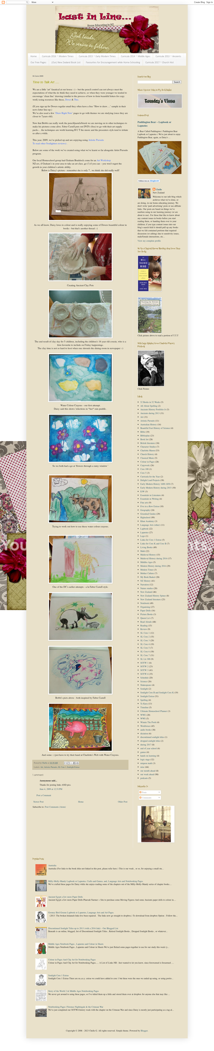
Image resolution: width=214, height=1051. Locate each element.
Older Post (122, 801)
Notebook (144, 603)
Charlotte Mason (147, 450)
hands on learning (148, 755)
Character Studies (148, 446)
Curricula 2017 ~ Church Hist (159, 62)
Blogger (144, 1030)
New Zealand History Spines (153, 595)
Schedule (144, 677)
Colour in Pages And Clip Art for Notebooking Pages (72, 959)
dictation (144, 733)
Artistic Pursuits (50, 767)
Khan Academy (147, 521)
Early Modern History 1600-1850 (155, 483)
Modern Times (146, 569)
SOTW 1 (144, 662)
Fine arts (144, 502)
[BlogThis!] (68, 763)
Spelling (144, 699)
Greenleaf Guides (148, 513)
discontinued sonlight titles (152, 737)
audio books (145, 729)
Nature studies (146, 588)
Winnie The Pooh (148, 722)
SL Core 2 (145, 636)
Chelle (159, 189)
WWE (143, 714)
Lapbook (144, 528)
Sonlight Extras (73, 767)
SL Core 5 (145, 647)
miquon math (146, 763)
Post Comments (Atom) (55, 806)
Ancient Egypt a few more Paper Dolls (65, 896)
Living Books (146, 547)
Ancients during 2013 (149, 413)
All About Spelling (148, 405)
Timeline (144, 707)
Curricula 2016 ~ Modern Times (57, 56)
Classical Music (147, 457)
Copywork (145, 465)
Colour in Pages (147, 461)
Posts (143, 792)
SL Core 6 (145, 651)
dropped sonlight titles (150, 740)
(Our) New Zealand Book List (66, 62)
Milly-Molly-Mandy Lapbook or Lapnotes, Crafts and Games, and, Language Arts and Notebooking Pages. (95, 881)
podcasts (144, 778)
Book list (144, 439)
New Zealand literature (150, 599)
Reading (144, 625)
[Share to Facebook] (74, 763)
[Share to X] (71, 763)
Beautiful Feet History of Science (155, 428)
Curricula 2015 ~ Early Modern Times (97, 56)
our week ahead (147, 774)
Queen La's (145, 617)
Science (143, 681)
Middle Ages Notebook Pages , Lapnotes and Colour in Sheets (75, 943)
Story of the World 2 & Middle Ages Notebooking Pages (73, 991)
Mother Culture (147, 573)
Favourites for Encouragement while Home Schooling (113, 62)
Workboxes (145, 725)
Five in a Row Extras (149, 506)
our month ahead (147, 770)
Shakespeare (145, 684)
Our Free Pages (38, 62)
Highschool (145, 517)
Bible (142, 431)
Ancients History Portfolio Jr (153, 409)
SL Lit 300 (145, 658)
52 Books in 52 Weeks (150, 402)
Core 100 (144, 469)
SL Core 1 (62, 767)
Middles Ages (146, 562)
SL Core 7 (145, 655)
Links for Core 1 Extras (150, 539)
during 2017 (145, 744)
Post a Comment (44, 795)
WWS (143, 718)
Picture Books (146, 614)
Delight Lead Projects (150, 480)
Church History (147, 454)
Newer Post (38, 801)
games (143, 752)
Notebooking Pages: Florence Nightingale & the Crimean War (75, 1006)
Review (143, 629)
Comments (146, 797)
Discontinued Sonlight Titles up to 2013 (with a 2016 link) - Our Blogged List (83, 928)
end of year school (148, 748)
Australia (52, 865)
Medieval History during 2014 (153, 558)
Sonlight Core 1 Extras (58, 975)
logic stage (145, 759)
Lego (142, 535)
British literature (147, 443)
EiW (142, 491)
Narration (144, 584)
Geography (145, 510)
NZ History (145, 580)
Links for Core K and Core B (153, 543)
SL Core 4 (145, 644)
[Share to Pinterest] (77, 763)
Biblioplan (145, 435)
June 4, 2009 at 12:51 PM (51, 789)
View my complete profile (149, 240)
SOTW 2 (144, 666)
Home (33, 56)
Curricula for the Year (150, 476)
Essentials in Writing (149, 498)
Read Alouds (146, 621)
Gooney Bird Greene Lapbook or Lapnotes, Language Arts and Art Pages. (81, 912)
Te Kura (144, 703)
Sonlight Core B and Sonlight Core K (157, 692)
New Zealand (146, 591)
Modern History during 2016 (153, 565)
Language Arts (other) (150, 524)
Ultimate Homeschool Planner (153, 711)
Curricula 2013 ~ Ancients (168, 56)
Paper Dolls (145, 610)
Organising (145, 606)
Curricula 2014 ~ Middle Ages (135, 56)
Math (142, 551)
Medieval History (148, 554)
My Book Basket (147, 576)
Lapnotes (144, 532)
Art (41, 767)
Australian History (148, 424)
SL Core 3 (145, 640)
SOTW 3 (144, 670)
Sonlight (144, 688)
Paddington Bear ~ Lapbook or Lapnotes (154, 124)
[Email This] (65, 763)
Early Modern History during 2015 (155, 487)
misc (142, 766)
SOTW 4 (144, 673)
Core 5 (143, 472)
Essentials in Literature (150, 495)
